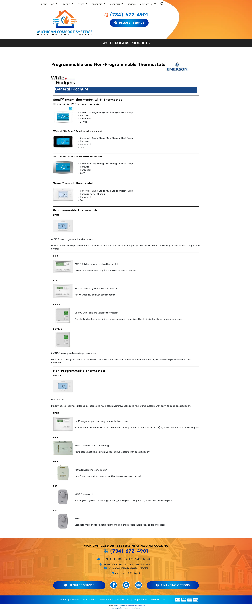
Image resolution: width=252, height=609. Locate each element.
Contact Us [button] (146, 4)
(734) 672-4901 (129, 15)
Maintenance (106, 599)
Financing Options (175, 585)
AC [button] (53, 4)
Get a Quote (89, 599)
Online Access (119, 606)
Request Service (131, 23)
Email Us (74, 599)
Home (44, 4)
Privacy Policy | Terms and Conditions (126, 608)
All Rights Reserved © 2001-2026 (135, 605)
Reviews (132, 4)
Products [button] (97, 4)
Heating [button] (66, 4)
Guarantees (123, 599)
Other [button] (81, 4)
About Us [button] (115, 4)
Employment (140, 599)
